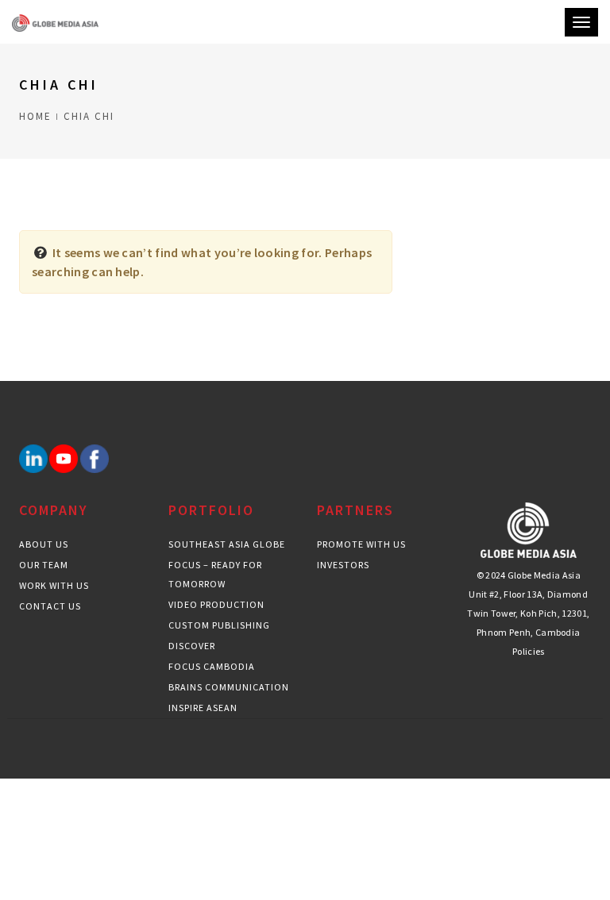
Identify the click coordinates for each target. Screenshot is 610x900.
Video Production (216, 604)
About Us (43, 544)
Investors (343, 565)
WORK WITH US (54, 585)
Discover (191, 646)
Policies (528, 651)
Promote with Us (361, 544)
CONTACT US (50, 606)
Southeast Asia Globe (226, 544)
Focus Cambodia (211, 666)
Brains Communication (228, 687)
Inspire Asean (202, 707)
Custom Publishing (219, 625)
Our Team (43, 565)
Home (35, 116)
